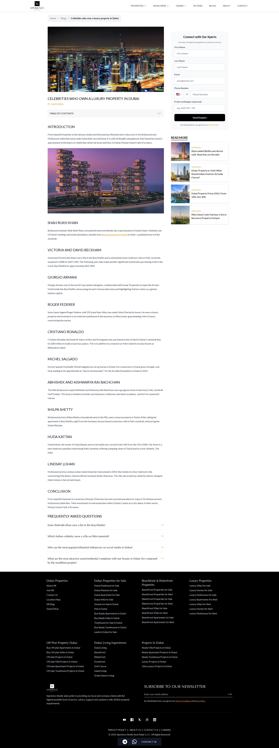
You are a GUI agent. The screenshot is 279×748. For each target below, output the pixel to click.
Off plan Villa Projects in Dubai (61, 661)
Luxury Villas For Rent (200, 604)
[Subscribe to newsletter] (230, 694)
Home (53, 18)
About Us (135, 729)
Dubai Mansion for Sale (105, 590)
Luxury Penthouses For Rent (203, 613)
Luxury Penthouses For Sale (202, 594)
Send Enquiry (200, 117)
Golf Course (100, 666)
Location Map (53, 599)
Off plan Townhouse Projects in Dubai (65, 670)
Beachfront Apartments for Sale (158, 617)
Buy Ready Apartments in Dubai (110, 613)
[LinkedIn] (154, 719)
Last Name (179, 61)
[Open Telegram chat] (124, 741)
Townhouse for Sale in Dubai (108, 622)
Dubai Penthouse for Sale (106, 585)
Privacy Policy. (200, 701)
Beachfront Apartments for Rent (158, 622)
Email (177, 74)
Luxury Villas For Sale (199, 585)
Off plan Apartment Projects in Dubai (65, 666)
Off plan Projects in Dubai (59, 656)
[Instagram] (147, 719)
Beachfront (99, 652)
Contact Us (52, 594)
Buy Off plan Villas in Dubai (60, 652)
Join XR (50, 590)
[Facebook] (131, 719)
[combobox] (178, 94)
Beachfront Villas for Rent (155, 612)
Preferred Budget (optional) (188, 101)
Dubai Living (100, 647)
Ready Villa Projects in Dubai (156, 647)
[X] (139, 719)
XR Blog (50, 604)
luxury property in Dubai (115, 234)
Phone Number (181, 88)
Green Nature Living (104, 675)
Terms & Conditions (183, 701)
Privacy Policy (213, 125)
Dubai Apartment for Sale (107, 594)
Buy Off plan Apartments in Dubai (63, 647)
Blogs (63, 18)
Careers (166, 729)
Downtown (99, 661)
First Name (179, 47)
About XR (51, 585)
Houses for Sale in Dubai (106, 604)
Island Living (100, 670)
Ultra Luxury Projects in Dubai (157, 666)
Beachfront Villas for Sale (154, 608)
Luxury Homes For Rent (201, 608)
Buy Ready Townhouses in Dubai (110, 627)
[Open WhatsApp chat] (134, 741)
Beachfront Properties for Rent (157, 594)
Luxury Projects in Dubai (154, 661)
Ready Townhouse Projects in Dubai (159, 656)
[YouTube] (124, 719)
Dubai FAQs (52, 608)
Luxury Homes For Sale (200, 590)
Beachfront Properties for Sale (157, 589)
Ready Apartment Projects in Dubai (159, 652)
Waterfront (99, 656)
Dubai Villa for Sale (103, 599)
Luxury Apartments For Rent (203, 599)
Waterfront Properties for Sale (157, 599)
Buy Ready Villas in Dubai (106, 618)
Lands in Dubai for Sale (105, 632)
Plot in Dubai (100, 608)
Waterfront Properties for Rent (157, 603)
